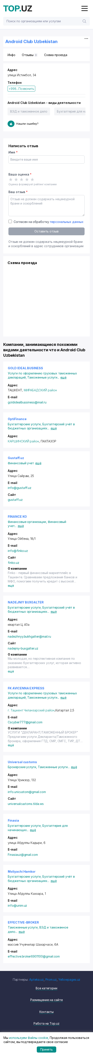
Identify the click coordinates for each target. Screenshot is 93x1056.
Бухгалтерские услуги (25, 424)
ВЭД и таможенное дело (28, 111)
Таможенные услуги (43, 377)
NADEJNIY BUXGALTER (26, 602)
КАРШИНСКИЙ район (23, 441)
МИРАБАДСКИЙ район (40, 390)
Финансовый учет (21, 463)
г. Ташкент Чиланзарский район (31, 710)
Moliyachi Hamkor (21, 871)
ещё (63, 377)
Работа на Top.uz (46, 1023)
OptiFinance (17, 419)
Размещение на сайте (46, 1000)
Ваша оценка (20, 174)
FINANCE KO (17, 516)
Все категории (46, 988)
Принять (46, 1049)
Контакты (46, 1012)
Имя (13, 152)
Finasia (13, 820)
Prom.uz (51, 979)
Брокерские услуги (23, 767)
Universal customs (22, 762)
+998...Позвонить (21, 88)
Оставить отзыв (46, 231)
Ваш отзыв (17, 192)
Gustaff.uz (16, 458)
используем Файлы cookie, (29, 1038)
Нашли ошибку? (27, 123)
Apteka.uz (36, 979)
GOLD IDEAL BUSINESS (25, 368)
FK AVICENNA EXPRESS (26, 688)
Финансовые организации (28, 522)
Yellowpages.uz (69, 979)
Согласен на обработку (48, 222)
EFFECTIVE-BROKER (23, 922)
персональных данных (66, 222)
